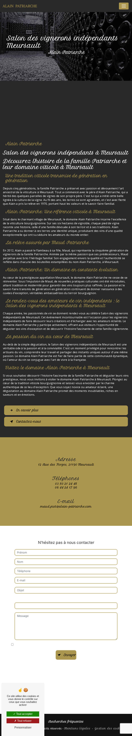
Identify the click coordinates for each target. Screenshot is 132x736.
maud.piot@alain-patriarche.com (66, 506)
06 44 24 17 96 (66, 487)
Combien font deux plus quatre (35, 599)
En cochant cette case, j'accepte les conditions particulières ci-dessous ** (63, 644)
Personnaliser (22, 727)
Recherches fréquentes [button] (66, 721)
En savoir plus (27, 410)
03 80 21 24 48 (66, 483)
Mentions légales (77, 728)
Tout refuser (23, 720)
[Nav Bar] (124, 6)
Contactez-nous (28, 422)
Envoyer (70, 655)
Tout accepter (23, 713)
